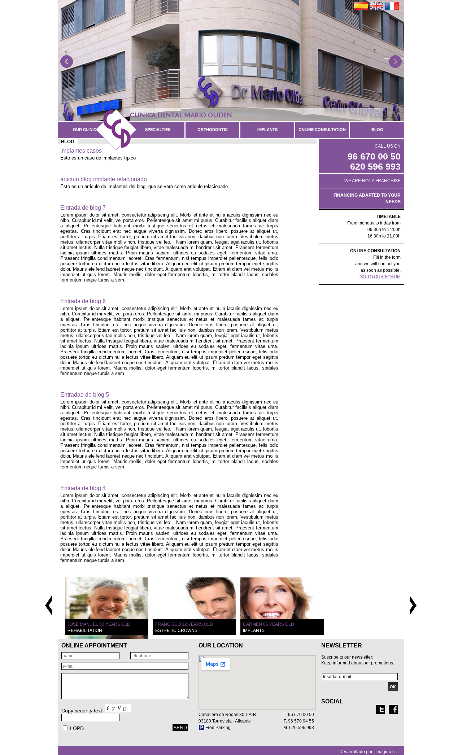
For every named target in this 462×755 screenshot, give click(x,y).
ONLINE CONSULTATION (322, 129)
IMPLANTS (267, 129)
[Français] (392, 6)
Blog (377, 129)
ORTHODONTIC (212, 129)
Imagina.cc (386, 751)
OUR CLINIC (84, 129)
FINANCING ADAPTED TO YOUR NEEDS (367, 198)
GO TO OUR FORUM (380, 276)
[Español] (361, 6)
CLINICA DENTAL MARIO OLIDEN (181, 115)
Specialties (157, 129)
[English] (376, 6)
